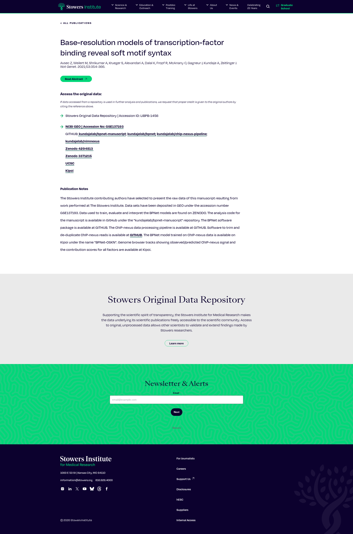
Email (176, 393)
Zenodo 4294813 (79, 148)
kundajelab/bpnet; (141, 134)
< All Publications (76, 22)
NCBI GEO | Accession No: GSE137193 (94, 126)
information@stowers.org (76, 480)
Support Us (183, 479)
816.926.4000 (104, 480)
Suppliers (182, 509)
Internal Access (185, 520)
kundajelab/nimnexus (82, 141)
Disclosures (183, 489)
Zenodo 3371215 (78, 156)
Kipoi (69, 170)
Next (176, 412)
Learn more (176, 343)
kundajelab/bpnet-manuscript (102, 134)
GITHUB (136, 235)
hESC (179, 499)
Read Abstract (74, 78)
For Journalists (185, 458)
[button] (119, 6)
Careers (181, 468)
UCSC (69, 163)
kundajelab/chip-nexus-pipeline (182, 134)
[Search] (268, 6)
